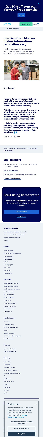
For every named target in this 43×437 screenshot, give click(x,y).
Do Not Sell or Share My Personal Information (21, 422)
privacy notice (18, 417)
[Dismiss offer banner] (38, 4)
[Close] (35, 404)
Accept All (21, 434)
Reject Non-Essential (21, 428)
